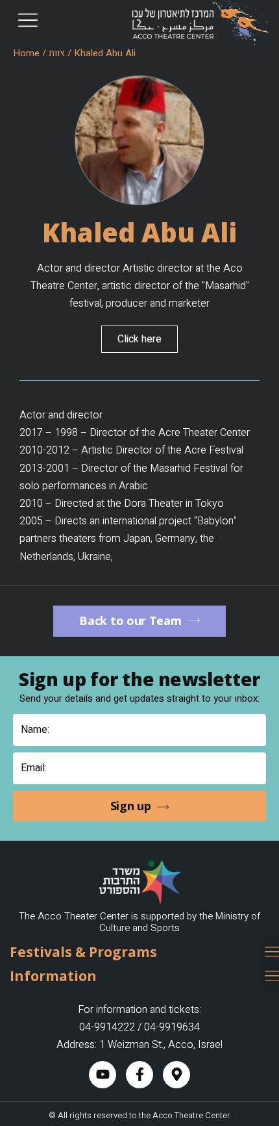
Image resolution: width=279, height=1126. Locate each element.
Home (26, 53)
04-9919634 (172, 1027)
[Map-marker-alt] (176, 1074)
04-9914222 (107, 1027)
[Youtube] (102, 1074)
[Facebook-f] (139, 1074)
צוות (57, 53)
